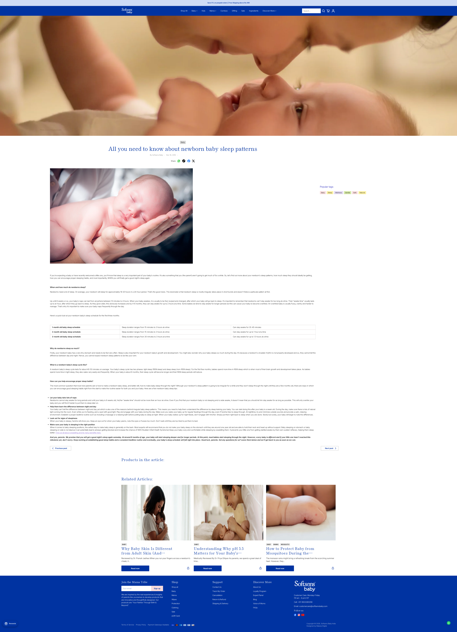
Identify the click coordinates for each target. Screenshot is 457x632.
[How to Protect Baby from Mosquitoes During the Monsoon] (301, 512)
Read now (135, 568)
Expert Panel (258, 595)
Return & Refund (219, 599)
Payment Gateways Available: (158, 625)
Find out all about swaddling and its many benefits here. (78, 433)
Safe (354, 193)
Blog (255, 599)
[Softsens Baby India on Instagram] (299, 615)
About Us (257, 587)
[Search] (323, 10)
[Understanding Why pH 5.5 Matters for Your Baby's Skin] (228, 512)
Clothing (175, 608)
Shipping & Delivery (220, 603)
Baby (323, 193)
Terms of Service (127, 625)
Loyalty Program (259, 591)
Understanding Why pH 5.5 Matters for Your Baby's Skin (219, 550)
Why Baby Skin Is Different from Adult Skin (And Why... (146, 550)
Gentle (347, 193)
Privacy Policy (141, 625)
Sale (173, 612)
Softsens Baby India (328, 623)
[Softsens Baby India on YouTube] (302, 615)
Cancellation (217, 595)
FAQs (255, 608)
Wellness (338, 193)
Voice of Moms (259, 603)
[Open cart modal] (328, 11)
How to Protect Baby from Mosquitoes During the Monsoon (290, 550)
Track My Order (218, 591)
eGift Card (176, 616)
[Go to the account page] (333, 11)
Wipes (174, 599)
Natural (362, 193)
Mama (174, 595)
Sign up (157, 588)
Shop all (175, 587)
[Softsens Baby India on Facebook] (295, 615)
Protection (176, 603)
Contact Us (216, 587)
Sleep (330, 193)
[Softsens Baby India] (127, 11)
